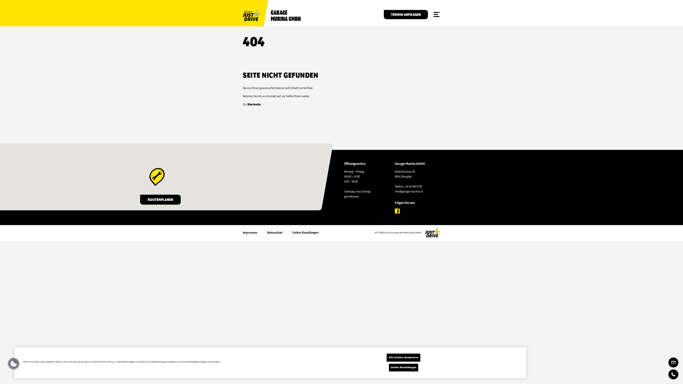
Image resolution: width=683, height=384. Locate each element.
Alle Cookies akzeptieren (403, 357)
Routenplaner (160, 200)
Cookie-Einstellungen (305, 232)
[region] (270, 362)
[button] (13, 363)
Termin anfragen (406, 15)
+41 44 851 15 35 (413, 186)
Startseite (254, 104)
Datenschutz (274, 232)
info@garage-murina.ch (409, 191)
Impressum (250, 232)
